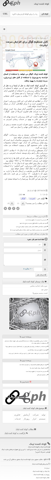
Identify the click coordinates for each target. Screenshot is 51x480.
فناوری (17, 415)
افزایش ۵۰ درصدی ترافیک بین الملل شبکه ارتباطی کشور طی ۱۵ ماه (28, 230)
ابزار (34, 419)
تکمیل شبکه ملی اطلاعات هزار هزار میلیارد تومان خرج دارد (31, 226)
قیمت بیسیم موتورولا (40, 293)
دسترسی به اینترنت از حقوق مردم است (36, 220)
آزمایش (26, 415)
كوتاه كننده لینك (41, 4)
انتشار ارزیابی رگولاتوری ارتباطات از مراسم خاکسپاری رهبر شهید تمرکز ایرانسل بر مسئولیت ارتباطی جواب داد (26, 342)
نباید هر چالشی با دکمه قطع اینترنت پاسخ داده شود (33, 223)
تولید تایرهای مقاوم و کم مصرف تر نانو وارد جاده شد (33, 364)
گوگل (45, 101)
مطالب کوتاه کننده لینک (25, 429)
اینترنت (32, 198)
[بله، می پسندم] (23, 203)
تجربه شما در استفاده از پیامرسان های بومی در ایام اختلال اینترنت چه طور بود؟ (26, 346)
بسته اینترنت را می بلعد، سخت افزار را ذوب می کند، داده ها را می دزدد (28, 353)
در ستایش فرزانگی (42, 374)
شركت (36, 415)
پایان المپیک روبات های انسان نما (38, 368)
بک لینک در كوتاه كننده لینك (41, 471)
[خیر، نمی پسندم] (12, 203)
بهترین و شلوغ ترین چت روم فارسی (37, 350)
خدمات (18, 419)
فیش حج (44, 289)
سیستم (42, 419)
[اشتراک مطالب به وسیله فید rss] (5, 208)
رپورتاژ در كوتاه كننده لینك (41, 474)
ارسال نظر (40, 275)
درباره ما (46, 468)
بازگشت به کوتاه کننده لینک (15, 433)
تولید (43, 415)
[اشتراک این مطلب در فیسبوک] (14, 208)
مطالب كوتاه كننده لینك (42, 477)
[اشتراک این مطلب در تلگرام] (18, 208)
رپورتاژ (27, 419)
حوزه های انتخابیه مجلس (38, 286)
